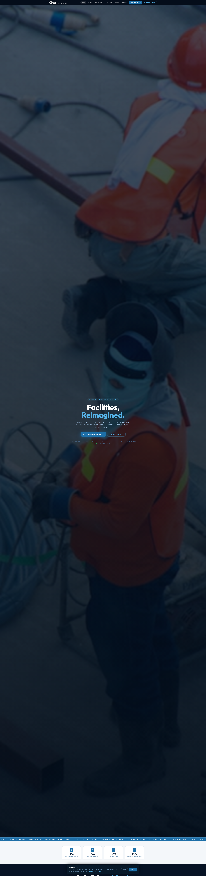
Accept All (132, 869)
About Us (89, 2)
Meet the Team (98, 2)
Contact (117, 2)
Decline (124, 869)
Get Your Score (134, 2)
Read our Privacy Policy (95, 871)
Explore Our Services (116, 434)
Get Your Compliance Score (92, 434)
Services (124, 2)
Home (83, 2)
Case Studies (108, 2)
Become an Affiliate (149, 2)
